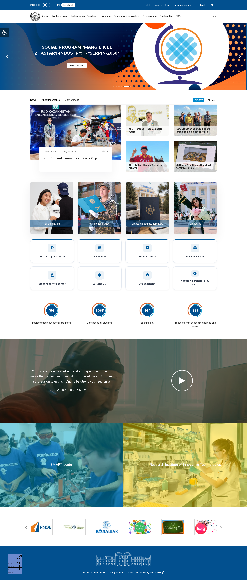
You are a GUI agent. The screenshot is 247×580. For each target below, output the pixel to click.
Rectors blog (162, 5)
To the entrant (60, 16)
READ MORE (77, 62)
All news (212, 100)
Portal (146, 5)
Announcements (51, 99)
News (33, 99)
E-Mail (201, 5)
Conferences (72, 99)
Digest (199, 100)
